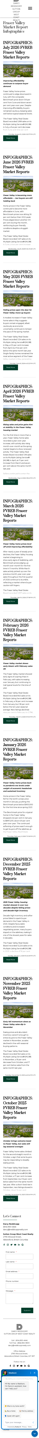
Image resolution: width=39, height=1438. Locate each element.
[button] (4, 1245)
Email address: (12, 1271)
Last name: (10, 1262)
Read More (10, 138)
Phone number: (12, 1281)
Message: (10, 1291)
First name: (10, 1252)
